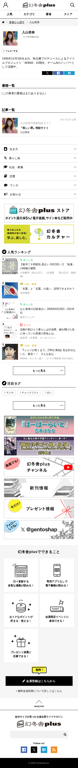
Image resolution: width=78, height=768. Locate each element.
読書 (12, 176)
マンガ (14, 185)
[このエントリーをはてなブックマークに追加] (44, 751)
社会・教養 (16, 167)
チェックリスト (30, 392)
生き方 (14, 149)
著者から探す (17, 22)
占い (49, 392)
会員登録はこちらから (41, 681)
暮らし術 (14, 158)
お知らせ (15, 194)
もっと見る (39, 370)
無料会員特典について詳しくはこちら (40, 690)
